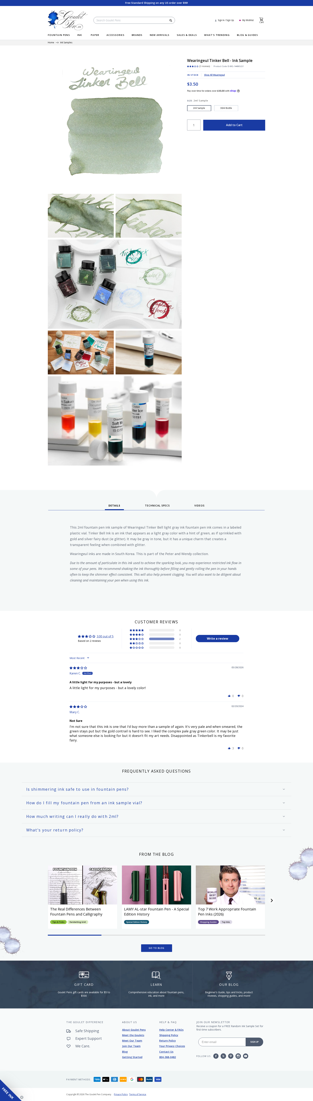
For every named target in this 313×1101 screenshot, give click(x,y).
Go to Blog (156, 948)
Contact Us (166, 1051)
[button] (137, 639)
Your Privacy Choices (172, 1046)
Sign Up (254, 1041)
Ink (79, 35)
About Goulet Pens (134, 1029)
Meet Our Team (132, 1040)
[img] (78, 668)
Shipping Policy (168, 1035)
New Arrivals (160, 35)
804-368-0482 (167, 1057)
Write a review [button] (217, 639)
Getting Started (132, 1057)
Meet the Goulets (133, 1035)
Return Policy (167, 1040)
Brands (137, 35)
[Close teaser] (22, 1097)
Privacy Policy (121, 1094)
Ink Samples (66, 42)
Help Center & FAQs (171, 1029)
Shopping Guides (208, 922)
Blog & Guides (247, 35)
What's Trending (217, 35)
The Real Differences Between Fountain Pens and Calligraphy (76, 912)
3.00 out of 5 (105, 636)
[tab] (114, 507)
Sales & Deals (187, 35)
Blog (125, 1051)
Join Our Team (131, 1046)
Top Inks (226, 922)
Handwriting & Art (78, 922)
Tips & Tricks (58, 922)
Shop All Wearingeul (214, 74)
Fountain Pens (59, 35)
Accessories (115, 35)
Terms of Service (137, 1094)
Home (51, 42)
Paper (95, 35)
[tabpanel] (156, 559)
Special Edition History (136, 922)
